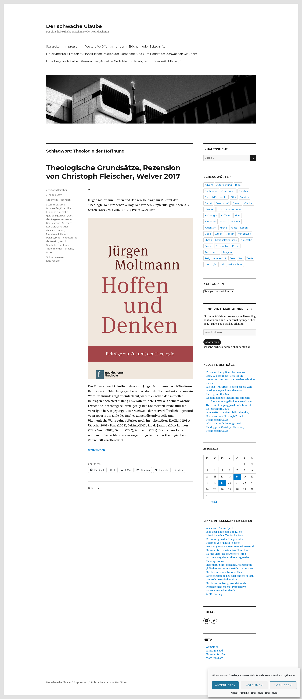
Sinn (240, 258)
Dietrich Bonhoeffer (216, 197)
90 (47, 204)
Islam (237, 215)
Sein (232, 258)
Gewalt (237, 203)
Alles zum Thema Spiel (219, 528)
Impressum (257, 692)
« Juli (214, 501)
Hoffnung (226, 215)
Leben (244, 227)
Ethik (233, 197)
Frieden (244, 197)
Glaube (248, 203)
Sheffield (51, 245)
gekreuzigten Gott (56, 215)
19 (222, 482)
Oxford (64, 234)
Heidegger (211, 215)
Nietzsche (246, 239)
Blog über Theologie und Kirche (224, 531)
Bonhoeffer (211, 191)
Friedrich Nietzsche (57, 212)
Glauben (209, 209)
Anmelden (212, 647)
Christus (243, 191)
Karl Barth (51, 226)
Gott (220, 209)
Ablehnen (254, 685)
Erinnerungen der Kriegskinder (224, 539)
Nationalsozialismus (226, 239)
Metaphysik (244, 233)
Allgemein (52, 199)
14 (237, 476)
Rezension (65, 199)
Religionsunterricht (215, 258)
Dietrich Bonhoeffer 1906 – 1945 (224, 535)
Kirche (223, 227)
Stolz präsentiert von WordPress (109, 682)
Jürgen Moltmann (62, 223)
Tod (222, 264)
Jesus (223, 221)
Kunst (234, 227)
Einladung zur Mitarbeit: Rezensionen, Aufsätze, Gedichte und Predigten (97, 61)
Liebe (208, 233)
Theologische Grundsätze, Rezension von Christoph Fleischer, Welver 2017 (113, 171)
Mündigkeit (52, 234)
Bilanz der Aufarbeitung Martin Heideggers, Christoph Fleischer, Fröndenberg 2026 (225, 427)
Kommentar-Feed (216, 654)
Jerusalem (210, 221)
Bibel (53, 204)
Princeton (67, 237)
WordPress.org (214, 658)
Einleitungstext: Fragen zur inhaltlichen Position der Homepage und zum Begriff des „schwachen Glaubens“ (122, 54)
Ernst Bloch (66, 208)
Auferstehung (224, 184)
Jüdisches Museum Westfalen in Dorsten (229, 568)
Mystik (208, 239)
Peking (50, 237)
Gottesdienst (233, 209)
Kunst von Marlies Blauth (220, 590)
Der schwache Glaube (74, 26)
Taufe (250, 258)
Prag (57, 237)
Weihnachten (235, 264)
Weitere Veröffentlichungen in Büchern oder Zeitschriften (126, 46)
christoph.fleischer (56, 190)
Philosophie (222, 246)
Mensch (229, 233)
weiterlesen (96, 450)
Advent (209, 184)
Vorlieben (283, 685)
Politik (235, 246)
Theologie (63, 245)
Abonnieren (212, 342)
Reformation (212, 252)
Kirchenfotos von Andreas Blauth (225, 572)
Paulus (208, 246)
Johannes (234, 221)
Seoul (62, 241)
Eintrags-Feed (214, 650)
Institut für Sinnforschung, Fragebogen (229, 564)
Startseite (53, 46)
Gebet (208, 203)
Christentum (228, 191)
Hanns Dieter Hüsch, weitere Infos (226, 553)
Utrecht (50, 252)
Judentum (210, 227)
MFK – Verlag (214, 594)
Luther (218, 233)
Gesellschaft (222, 203)
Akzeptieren (225, 685)
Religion (227, 252)
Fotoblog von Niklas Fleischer (223, 542)
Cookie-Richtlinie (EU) (168, 61)
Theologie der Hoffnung (59, 248)
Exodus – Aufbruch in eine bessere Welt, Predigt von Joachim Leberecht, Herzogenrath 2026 (229, 390)
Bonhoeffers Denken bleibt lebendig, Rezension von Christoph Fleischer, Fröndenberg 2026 (227, 416)
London (60, 230)
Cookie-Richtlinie (240, 692)
